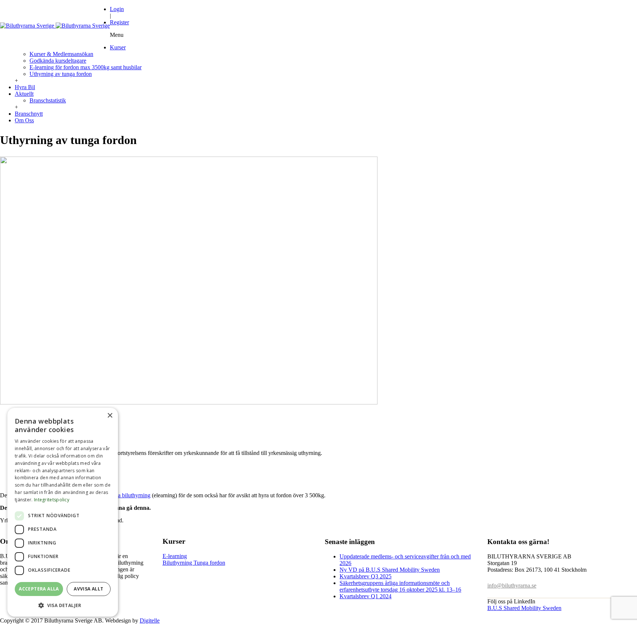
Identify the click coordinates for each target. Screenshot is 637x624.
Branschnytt (29, 114)
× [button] (109, 415)
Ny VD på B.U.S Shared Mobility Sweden (390, 570)
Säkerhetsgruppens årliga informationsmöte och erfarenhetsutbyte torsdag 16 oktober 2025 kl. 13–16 (400, 586)
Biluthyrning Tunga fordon (194, 563)
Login (117, 9)
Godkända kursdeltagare (57, 60)
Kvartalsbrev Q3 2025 (365, 576)
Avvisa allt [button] (88, 589)
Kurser (118, 47)
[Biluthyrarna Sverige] (55, 25)
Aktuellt (24, 94)
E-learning (175, 556)
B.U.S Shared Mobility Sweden (524, 608)
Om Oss (24, 120)
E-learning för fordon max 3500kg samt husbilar (85, 67)
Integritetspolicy (51, 500)
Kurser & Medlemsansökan (61, 54)
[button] (63, 605)
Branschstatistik (47, 100)
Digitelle (150, 620)
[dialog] (62, 512)
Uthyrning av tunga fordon (60, 74)
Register (119, 22)
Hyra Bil (25, 87)
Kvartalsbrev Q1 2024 (365, 596)
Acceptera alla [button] (39, 589)
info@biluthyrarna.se (511, 585)
